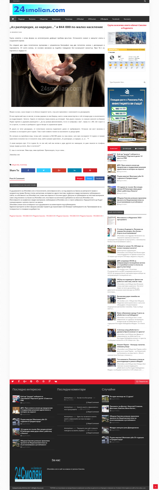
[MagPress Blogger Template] (39, 9)
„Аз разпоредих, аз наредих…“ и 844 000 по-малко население (56, 27)
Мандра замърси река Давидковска (124, 428)
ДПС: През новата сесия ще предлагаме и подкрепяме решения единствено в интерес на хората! (131, 167)
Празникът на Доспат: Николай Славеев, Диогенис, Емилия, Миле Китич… (126, 407)
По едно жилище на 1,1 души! (121, 396)
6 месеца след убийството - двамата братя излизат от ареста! (131, 331)
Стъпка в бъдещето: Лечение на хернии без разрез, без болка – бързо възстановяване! (130, 231)
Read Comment (93, 402)
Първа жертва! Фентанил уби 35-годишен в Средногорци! (130, 177)
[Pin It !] (90, 170)
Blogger (80, 178)
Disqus (89, 178)
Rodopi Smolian (17, 488)
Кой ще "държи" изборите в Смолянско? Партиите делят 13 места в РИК (129, 156)
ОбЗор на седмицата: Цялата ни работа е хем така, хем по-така (130, 280)
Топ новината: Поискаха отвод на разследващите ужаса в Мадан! (130, 360)
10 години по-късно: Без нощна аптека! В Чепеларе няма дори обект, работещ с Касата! (129, 189)
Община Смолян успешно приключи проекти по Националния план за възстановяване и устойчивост (131, 200)
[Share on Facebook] (28, 170)
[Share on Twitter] (44, 170)
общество (15, 165)
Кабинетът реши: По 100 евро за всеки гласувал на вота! (130, 247)
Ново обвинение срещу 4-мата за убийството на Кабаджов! (130, 314)
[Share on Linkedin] (75, 170)
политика (23, 165)
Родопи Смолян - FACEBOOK (21, 216)
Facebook (99, 178)
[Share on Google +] (59, 170)
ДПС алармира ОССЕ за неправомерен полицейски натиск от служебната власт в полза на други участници (131, 264)
